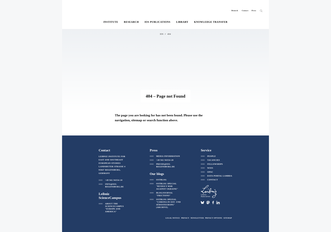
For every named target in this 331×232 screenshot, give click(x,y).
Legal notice (173, 218)
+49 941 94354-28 (165, 160)
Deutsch (234, 11)
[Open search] (261, 11)
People (211, 156)
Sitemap (227, 218)
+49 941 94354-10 (113, 180)
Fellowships (215, 164)
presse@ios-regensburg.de (165, 165)
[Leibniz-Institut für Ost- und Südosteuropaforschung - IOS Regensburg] (86, 9)
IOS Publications (157, 22)
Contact (245, 11)
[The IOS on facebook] (213, 202)
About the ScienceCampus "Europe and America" (114, 208)
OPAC (210, 172)
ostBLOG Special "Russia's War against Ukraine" (167, 186)
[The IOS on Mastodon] (208, 202)
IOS (161, 34)
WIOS (210, 168)
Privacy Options (213, 218)
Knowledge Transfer (211, 22)
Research (131, 22)
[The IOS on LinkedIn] (218, 202)
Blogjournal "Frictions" (164, 194)
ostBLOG (161, 180)
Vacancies (213, 160)
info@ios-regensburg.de (114, 185)
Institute (110, 22)
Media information (168, 156)
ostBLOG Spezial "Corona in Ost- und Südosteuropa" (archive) (168, 203)
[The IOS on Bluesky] (202, 202)
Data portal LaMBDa (219, 176)
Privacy (185, 218)
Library (182, 22)
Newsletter (197, 218)
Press (254, 11)
